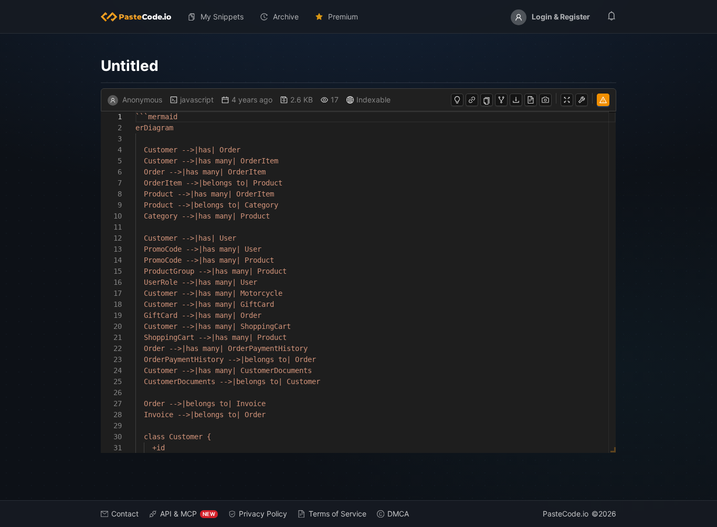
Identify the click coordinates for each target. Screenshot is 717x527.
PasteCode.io (565, 513)
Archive (286, 16)
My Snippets (222, 16)
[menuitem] (140, 17)
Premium (343, 16)
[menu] (358, 17)
